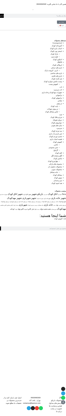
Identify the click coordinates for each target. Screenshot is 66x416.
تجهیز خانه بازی (58, 198)
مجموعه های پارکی (55, 164)
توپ (60, 114)
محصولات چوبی (56, 169)
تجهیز (34, 194)
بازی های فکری (57, 76)
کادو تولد (21, 209)
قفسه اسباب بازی (56, 139)
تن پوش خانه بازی (23, 201)
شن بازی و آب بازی (55, 134)
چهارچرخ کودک (53, 161)
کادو (29, 209)
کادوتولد (26, 209)
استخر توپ (45, 194)
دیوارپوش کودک (56, 123)
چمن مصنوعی (53, 147)
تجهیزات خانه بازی (3, 194)
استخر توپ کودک (56, 51)
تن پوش (59, 103)
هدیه (49, 209)
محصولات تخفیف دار (55, 167)
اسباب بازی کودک (56, 48)
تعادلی (60, 101)
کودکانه (12, 209)
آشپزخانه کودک (57, 46)
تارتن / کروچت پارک (51, 70)
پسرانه (38, 209)
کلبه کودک (58, 153)
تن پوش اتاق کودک (46, 201)
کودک (16, 209)
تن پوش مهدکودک (5, 201)
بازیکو (40, 194)
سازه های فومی (56, 125)
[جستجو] (0, 228)
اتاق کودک (52, 194)
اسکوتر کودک (57, 59)
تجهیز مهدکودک (14, 198)
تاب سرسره (58, 90)
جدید (54, 205)
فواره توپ (54, 57)
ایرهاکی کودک (57, 65)
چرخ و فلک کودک (56, 117)
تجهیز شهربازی (29, 198)
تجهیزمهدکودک (62, 201)
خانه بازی (48, 204)
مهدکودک (61, 209)
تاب (60, 87)
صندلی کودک (15, 205)
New (64, 194)
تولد (57, 205)
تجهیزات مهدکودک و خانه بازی (52, 92)
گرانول (55, 150)
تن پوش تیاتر (38, 201)
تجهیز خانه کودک (40, 198)
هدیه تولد (43, 209)
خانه (65, 219)
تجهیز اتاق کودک (15, 194)
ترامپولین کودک (57, 98)
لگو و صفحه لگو (57, 156)
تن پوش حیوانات (52, 109)
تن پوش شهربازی (14, 201)
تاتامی (56, 145)
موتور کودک (58, 178)
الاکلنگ (59, 62)
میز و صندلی (58, 180)
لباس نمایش (10, 205)
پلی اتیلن (34, 209)
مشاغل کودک (57, 175)
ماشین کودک (57, 158)
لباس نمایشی (3, 205)
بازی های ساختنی (56, 73)
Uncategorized (57, 43)
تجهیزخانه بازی (47, 198)
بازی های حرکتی (56, 68)
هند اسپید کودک (56, 183)
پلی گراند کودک (56, 79)
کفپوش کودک (57, 142)
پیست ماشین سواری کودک (53, 81)
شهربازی (23, 205)
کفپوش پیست (53, 84)
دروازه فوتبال (57, 120)
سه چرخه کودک (56, 131)
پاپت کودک (54, 106)
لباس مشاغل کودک (51, 112)
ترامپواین (59, 95)
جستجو (2, 15)
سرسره (59, 128)
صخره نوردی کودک (55, 136)
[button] (33, 30)
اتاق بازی (59, 194)
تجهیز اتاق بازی (27, 194)
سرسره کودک (31, 205)
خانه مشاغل (54, 172)
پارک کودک (54, 54)
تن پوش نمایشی (62, 205)
